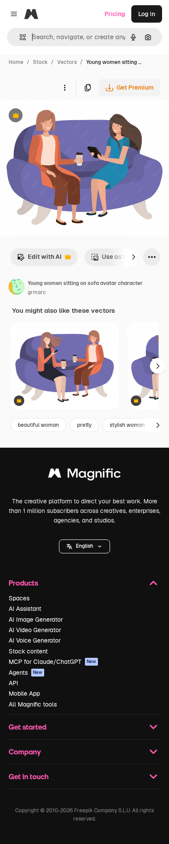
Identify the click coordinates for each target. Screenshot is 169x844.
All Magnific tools (33, 704)
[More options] (64, 87)
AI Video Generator (35, 630)
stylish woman (127, 425)
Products (23, 582)
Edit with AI (39, 259)
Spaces (19, 598)
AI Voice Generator (35, 640)
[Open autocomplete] (19, 37)
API (13, 683)
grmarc (37, 292)
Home (16, 62)
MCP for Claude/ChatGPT (52, 662)
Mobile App (24, 693)
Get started (27, 726)
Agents (25, 673)
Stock (40, 62)
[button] (84, 546)
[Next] (133, 257)
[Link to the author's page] (16, 288)
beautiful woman (38, 425)
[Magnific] (84, 475)
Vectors (67, 62)
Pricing (114, 14)
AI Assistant (25, 609)
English (84, 546)
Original (55, 116)
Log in (146, 14)
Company (25, 751)
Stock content (28, 651)
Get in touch (29, 776)
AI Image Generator (36, 619)
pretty (84, 425)
